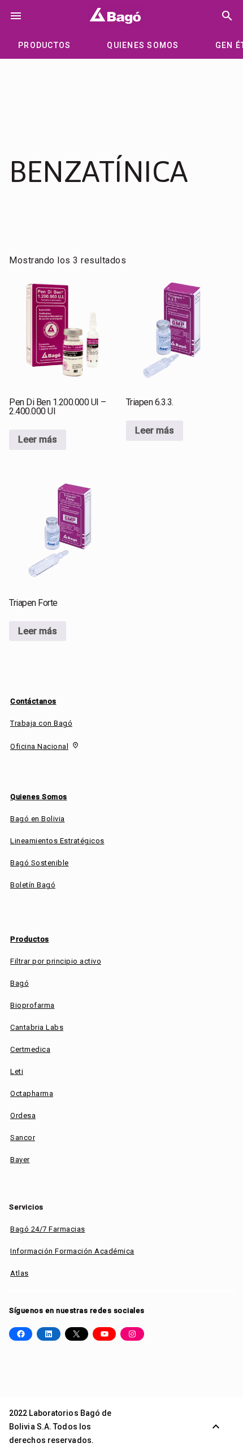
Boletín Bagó (32, 885)
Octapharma (31, 1093)
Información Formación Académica (72, 1251)
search (227, 16)
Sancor (22, 1137)
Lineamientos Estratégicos (57, 841)
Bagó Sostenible (39, 863)
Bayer (20, 1159)
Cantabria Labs (36, 1027)
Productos (29, 939)
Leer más (37, 439)
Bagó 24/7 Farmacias (47, 1229)
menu (16, 16)
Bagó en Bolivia (37, 818)
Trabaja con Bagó (41, 723)
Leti (16, 1071)
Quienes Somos (38, 796)
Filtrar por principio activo (55, 961)
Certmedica (30, 1049)
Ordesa (23, 1115)
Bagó (19, 983)
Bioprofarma (32, 1005)
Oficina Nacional (39, 746)
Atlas (19, 1273)
